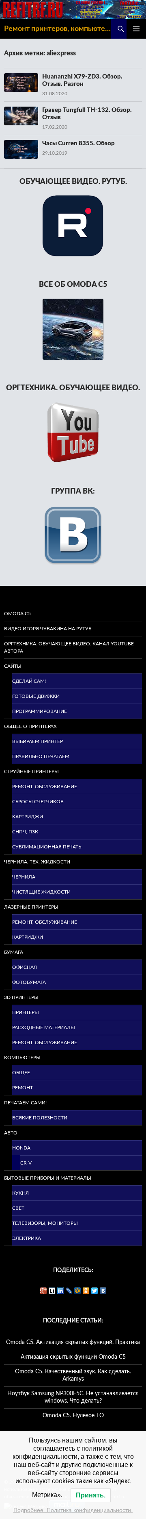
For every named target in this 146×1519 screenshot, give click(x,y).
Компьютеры (22, 1057)
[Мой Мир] (77, 1290)
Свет (18, 1208)
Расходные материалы (43, 1027)
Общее (21, 1072)
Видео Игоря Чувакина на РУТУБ (47, 628)
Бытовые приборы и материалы (47, 1178)
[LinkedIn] (60, 1290)
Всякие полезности (39, 1117)
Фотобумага (29, 982)
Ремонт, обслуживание (44, 786)
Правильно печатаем (40, 756)
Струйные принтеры (31, 771)
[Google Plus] (43, 1290)
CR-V (26, 1163)
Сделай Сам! (29, 681)
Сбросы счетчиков (38, 801)
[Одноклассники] (86, 1290)
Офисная (24, 967)
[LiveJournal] (69, 1290)
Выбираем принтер (37, 741)
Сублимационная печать (46, 846)
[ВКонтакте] (103, 1290)
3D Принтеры (21, 997)
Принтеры (25, 1012)
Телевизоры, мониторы (45, 1223)
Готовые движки (36, 696)
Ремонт (22, 1087)
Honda (21, 1147)
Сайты (12, 666)
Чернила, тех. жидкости (37, 861)
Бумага (13, 952)
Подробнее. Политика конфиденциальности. (73, 1510)
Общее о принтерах (30, 726)
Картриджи (27, 816)
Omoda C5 (17, 613)
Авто (10, 1132)
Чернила (23, 876)
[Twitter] (94, 1290)
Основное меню (136, 29)
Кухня (20, 1193)
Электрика (26, 1238)
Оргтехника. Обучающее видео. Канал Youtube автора (69, 647)
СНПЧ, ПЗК (25, 831)
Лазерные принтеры (31, 907)
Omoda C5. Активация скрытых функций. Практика (73, 1342)
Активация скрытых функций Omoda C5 (73, 1357)
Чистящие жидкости (41, 892)
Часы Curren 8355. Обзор (78, 143)
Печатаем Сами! (25, 1102)
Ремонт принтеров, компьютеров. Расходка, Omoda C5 (57, 29)
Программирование (39, 711)
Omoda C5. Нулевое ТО (73, 1415)
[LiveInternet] (52, 1290)
